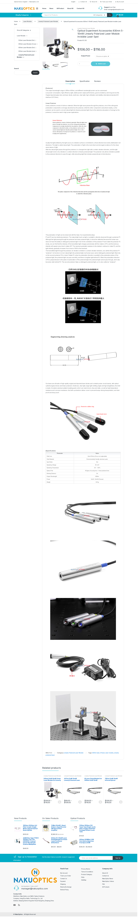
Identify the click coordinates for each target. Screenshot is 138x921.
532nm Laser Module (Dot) (26, 40)
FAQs (82, 877)
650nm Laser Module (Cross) (27, 44)
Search (16, 68)
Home (44, 8)
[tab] (70, 82)
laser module (109, 753)
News (51, 8)
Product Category (86, 874)
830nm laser (96, 753)
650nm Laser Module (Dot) (26, 47)
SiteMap (83, 880)
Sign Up (117, 858)
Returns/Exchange (65, 887)
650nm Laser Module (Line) (26, 51)
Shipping (63, 884)
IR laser (102, 753)
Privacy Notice (85, 869)
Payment (63, 881)
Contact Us (63, 878)
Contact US (83, 1)
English (73, 1)
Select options (59, 802)
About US (94, 1)
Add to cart (102, 63)
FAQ (103, 884)
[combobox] (66, 15)
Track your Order (107, 1)
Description (70, 81)
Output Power (85, 56)
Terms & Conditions (87, 871)
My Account (120, 1)
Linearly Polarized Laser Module (48, 21)
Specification (85, 81)
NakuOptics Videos (108, 881)
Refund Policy (64, 889)
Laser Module (27, 21)
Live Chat (112, 7)
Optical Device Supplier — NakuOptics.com (26, 1)
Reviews (97, 81)
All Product (60, 8)
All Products (105, 887)
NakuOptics (19, 914)
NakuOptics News (107, 878)
